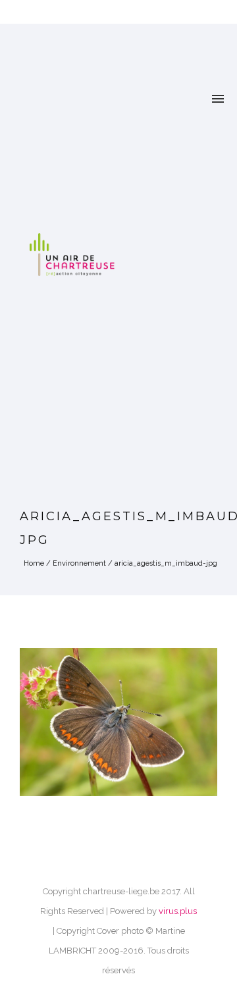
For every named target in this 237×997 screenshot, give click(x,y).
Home (34, 563)
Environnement (79, 563)
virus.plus (178, 911)
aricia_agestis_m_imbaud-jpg (166, 563)
